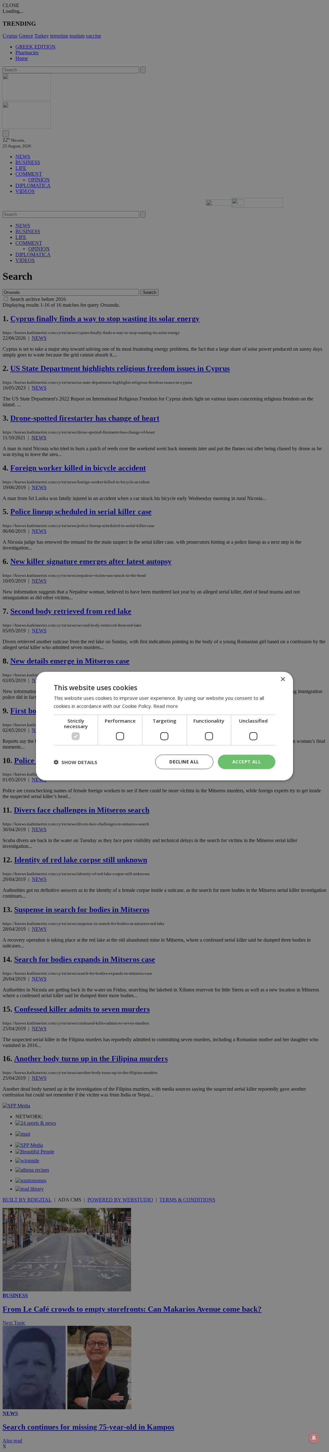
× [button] (282, 679)
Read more (165, 705)
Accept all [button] (246, 762)
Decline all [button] (184, 762)
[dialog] (164, 726)
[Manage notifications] (314, 1438)
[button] (75, 761)
